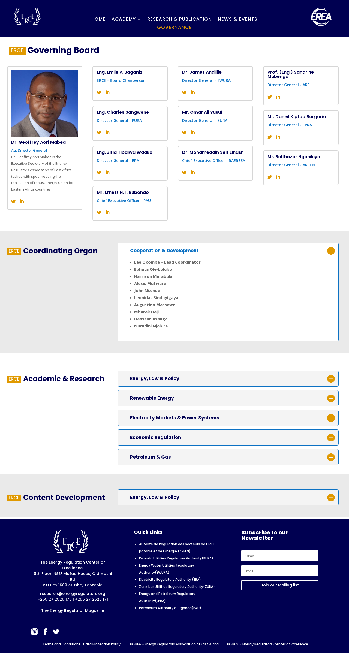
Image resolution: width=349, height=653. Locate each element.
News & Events (237, 19)
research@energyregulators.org (72, 593)
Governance (174, 28)
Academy (124, 19)
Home (98, 19)
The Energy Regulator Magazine (72, 610)
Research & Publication (179, 19)
